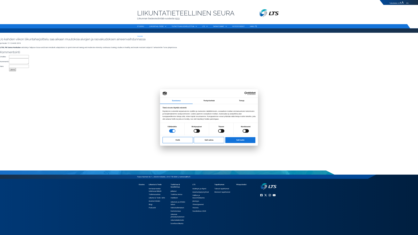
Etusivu (140, 26)
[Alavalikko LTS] (206, 26)
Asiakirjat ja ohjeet (199, 188)
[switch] (197, 131)
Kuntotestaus (176, 211)
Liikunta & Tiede (156, 26)
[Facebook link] (261, 195)
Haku (252, 26)
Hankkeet (174, 198)
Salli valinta (209, 140)
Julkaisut (174, 191)
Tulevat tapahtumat (221, 188)
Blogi (150, 204)
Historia (195, 207)
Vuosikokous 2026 (199, 211)
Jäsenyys (195, 201)
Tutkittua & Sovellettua (183, 26)
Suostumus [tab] (176, 101)
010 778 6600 (172, 177)
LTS (203, 26)
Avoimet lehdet (154, 201)
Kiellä (178, 140)
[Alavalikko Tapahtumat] (226, 26)
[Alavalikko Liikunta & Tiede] (165, 26)
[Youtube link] (274, 195)
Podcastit (152, 207)
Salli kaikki (240, 140)
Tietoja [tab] (241, 101)
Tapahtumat (218, 26)
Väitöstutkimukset (177, 207)
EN (407, 3)
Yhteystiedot (238, 26)
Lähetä (12, 70)
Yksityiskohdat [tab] (209, 101)
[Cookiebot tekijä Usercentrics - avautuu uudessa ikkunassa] (246, 93)
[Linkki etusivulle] (268, 186)
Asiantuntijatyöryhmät (200, 192)
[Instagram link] (270, 195)
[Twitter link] (265, 195)
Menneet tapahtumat (222, 192)
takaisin (140, 36)
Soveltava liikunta (177, 223)
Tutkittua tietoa (176, 194)
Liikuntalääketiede (177, 220)
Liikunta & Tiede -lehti (157, 198)
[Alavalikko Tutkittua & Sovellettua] (196, 26)
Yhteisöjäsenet (198, 204)
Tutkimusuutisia (154, 194)
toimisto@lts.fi (184, 177)
